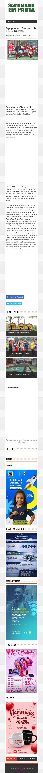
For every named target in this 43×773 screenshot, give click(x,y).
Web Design (20, 768)
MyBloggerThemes (21, 770)
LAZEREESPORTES (11, 37)
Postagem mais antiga (30, 440)
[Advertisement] (21, 84)
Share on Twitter (16, 303)
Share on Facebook (17, 297)
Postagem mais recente (13, 440)
